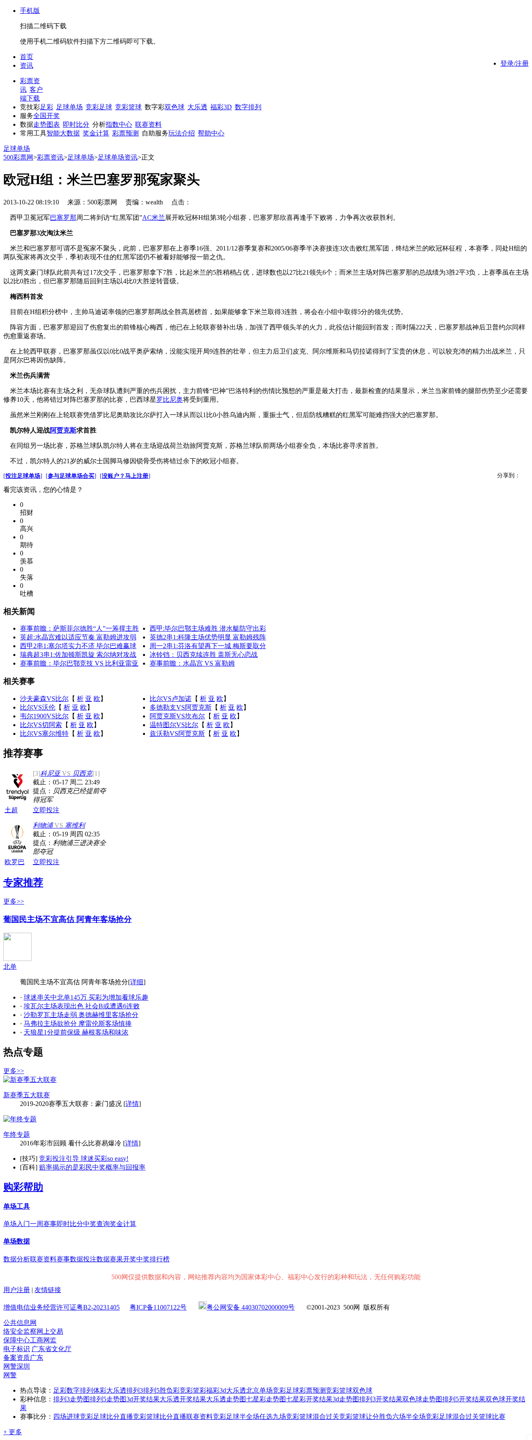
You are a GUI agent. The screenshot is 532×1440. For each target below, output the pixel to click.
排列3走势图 (71, 1399)
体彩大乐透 (109, 1390)
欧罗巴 (15, 861)
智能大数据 (63, 133)
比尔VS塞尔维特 (44, 733)
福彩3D (221, 107)
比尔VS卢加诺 (171, 698)
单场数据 (16, 1241)
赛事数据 (70, 1259)
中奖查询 (96, 1223)
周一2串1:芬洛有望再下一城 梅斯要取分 (208, 645)
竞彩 (186, 1390)
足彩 (46, 107)
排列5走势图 (108, 1399)
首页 (26, 56)
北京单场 (259, 1390)
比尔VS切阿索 (41, 724)
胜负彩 (170, 1390)
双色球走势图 (422, 1399)
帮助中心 (211, 133)
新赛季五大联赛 (26, 1094)
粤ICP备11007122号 (158, 1307)
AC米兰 (153, 217)
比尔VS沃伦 (37, 707)
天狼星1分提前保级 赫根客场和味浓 (76, 1032)
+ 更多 (12, 1431)
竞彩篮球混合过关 (312, 1416)
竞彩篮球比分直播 (159, 1416)
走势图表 (46, 124)
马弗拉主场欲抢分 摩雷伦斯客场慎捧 (78, 1023)
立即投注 (46, 809)
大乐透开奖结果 (183, 1399)
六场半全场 (409, 1416)
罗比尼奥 (169, 399)
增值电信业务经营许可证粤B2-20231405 (61, 1307)
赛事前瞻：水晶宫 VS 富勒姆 (192, 663)
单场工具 (16, 1206)
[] (22, 476)
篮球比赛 (492, 1416)
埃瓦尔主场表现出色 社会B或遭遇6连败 (82, 1006)
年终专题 (16, 1134)
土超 (11, 809)
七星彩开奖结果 (309, 1399)
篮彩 (199, 1390)
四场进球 (66, 1416)
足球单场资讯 (118, 157)
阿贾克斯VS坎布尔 (177, 716)
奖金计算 (96, 133)
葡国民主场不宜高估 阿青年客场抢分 (67, 919)
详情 (132, 1103)
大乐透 (197, 107)
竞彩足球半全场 (236, 1416)
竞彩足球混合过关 (452, 1416)
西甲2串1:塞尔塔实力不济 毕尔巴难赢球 (78, 645)
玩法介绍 (181, 133)
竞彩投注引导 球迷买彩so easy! (83, 1158)
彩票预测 (125, 133)
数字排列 (248, 107)
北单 (10, 966)
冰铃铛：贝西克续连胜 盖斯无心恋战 (204, 654)
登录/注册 (514, 63)
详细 (136, 981)
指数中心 (119, 124)
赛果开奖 (123, 1259)
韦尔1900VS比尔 (44, 716)
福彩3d (216, 1390)
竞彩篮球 (128, 107)
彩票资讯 (50, 157)
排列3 (134, 1390)
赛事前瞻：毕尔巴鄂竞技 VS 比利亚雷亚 (79, 663)
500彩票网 (18, 157)
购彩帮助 (23, 1187)
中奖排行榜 (153, 1259)
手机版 (30, 10)
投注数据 (96, 1259)
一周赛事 (43, 1223)
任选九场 (272, 1416)
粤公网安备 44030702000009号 (251, 1307)
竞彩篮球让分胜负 (365, 1416)
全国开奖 (46, 115)
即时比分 (76, 124)
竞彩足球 (99, 107)
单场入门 (16, 1223)
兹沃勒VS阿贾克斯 (177, 733)
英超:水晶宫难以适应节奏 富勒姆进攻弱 (78, 637)
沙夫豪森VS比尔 (44, 698)
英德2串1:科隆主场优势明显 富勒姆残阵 (208, 637)
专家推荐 (23, 882)
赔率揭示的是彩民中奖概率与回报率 (92, 1167)
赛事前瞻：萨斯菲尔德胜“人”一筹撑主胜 (79, 628)
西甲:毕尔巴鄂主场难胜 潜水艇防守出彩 (208, 628)
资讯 (26, 65)
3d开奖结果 (143, 1399)
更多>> (13, 901)
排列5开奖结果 (463, 1399)
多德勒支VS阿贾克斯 (181, 707)
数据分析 (16, 1259)
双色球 (175, 107)
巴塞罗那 (63, 217)
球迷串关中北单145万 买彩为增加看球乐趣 (86, 997)
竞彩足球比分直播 (106, 1416)
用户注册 (16, 1289)
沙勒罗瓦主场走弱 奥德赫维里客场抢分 (81, 1014)
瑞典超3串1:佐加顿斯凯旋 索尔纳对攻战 (78, 654)
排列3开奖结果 (380, 1399)
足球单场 (69, 107)
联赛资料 (148, 124)
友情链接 (47, 1289)
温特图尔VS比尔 (174, 724)
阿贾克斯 (63, 430)
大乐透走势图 (226, 1399)
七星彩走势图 (266, 1399)
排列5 (151, 1390)
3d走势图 (345, 1399)
